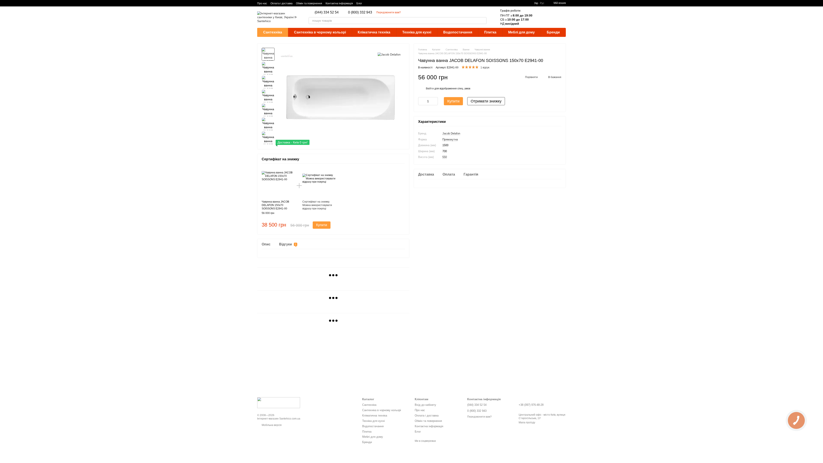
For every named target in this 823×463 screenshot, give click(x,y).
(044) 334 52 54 (327, 12)
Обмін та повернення (309, 3)
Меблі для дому (521, 32)
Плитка (490, 32)
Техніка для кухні (416, 32)
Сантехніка (272, 32)
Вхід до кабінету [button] (425, 404)
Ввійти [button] (430, 88)
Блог (359, 3)
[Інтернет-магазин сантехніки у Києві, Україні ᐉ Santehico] (278, 402)
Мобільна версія (271, 425)
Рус (542, 3)
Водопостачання (457, 32)
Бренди (553, 32)
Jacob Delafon (451, 133)
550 (444, 157)
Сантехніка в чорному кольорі (320, 32)
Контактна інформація (339, 3)
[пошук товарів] (483, 20)
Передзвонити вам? (388, 12)
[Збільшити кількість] (435, 101)
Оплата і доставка (281, 3)
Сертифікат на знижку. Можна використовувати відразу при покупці (317, 205)
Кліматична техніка (374, 32)
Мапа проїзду (527, 422)
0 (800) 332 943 (360, 12)
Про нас (262, 3)
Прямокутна (450, 139)
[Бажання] (551, 17)
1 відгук (485, 67)
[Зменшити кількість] (421, 101)
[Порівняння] (540, 17)
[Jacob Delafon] (389, 54)
